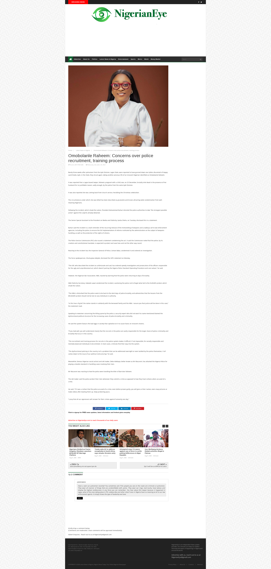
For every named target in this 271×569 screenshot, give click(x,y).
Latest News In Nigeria (108, 59)
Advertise (77, 59)
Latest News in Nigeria (83, 150)
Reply (80, 498)
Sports (133, 59)
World (146, 59)
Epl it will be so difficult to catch (155, 466)
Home (70, 150)
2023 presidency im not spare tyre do (83, 466)
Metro (140, 59)
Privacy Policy (172, 564)
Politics (94, 59)
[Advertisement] (128, 41)
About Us (86, 59)
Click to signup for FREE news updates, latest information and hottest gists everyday (99, 412)
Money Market (155, 59)
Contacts (191, 564)
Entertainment (123, 59)
